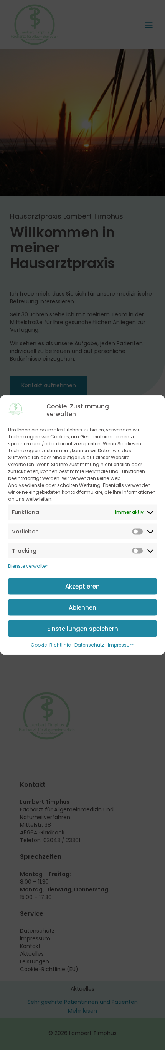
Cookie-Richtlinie (51, 645)
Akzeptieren (82, 586)
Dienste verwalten (28, 566)
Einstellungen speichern (82, 628)
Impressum (121, 645)
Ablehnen (82, 607)
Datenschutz (89, 645)
